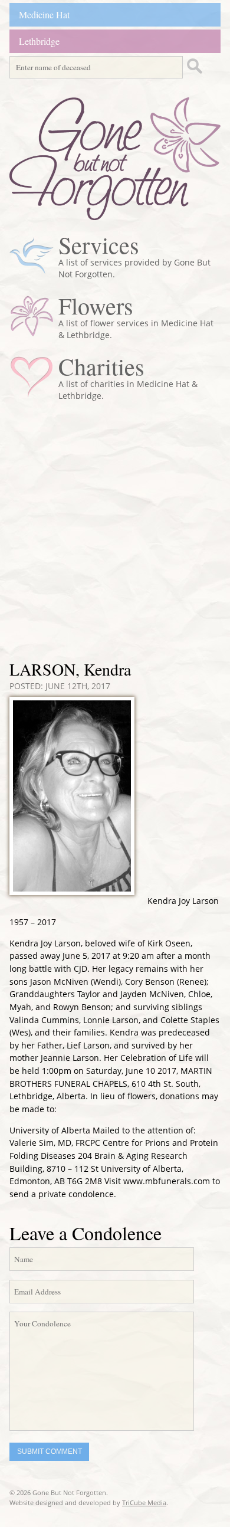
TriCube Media (144, 1502)
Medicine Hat (44, 14)
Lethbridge (39, 41)
